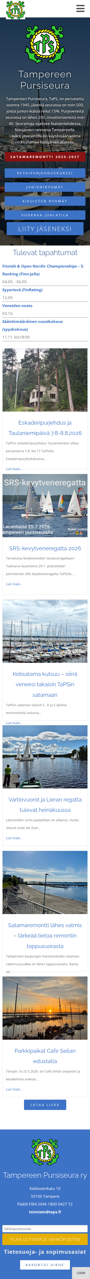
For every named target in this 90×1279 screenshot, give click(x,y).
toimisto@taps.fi (45, 1211)
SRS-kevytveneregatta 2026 (45, 548)
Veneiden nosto (17, 305)
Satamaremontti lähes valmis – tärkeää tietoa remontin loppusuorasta (45, 935)
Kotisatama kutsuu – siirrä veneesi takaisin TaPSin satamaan (45, 684)
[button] (80, 8)
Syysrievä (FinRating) (22, 289)
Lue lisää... (14, 469)
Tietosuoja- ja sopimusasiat (45, 1251)
